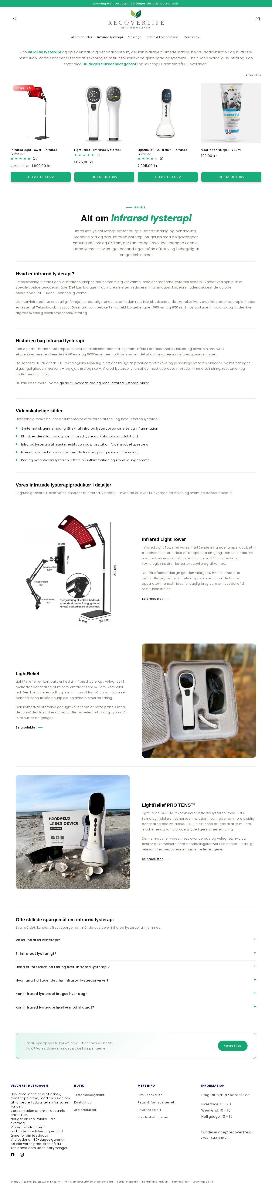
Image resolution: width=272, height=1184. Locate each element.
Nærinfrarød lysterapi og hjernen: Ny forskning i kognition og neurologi (80, 452)
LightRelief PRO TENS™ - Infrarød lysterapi (162, 152)
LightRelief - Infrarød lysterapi (97, 150)
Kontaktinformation (155, 1181)
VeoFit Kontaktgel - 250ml (221, 150)
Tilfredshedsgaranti (89, 1095)
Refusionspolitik (127, 1181)
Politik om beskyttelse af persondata (88, 1181)
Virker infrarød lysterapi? (38, 940)
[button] (15, 19)
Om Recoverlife (150, 1095)
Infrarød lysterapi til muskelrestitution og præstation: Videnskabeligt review (84, 444)
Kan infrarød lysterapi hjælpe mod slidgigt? (55, 1007)
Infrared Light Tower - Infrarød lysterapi (34, 152)
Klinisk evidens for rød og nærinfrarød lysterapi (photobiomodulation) (79, 436)
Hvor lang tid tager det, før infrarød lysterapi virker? (62, 980)
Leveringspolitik (203, 1181)
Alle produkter (85, 1110)
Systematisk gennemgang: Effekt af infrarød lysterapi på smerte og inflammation (89, 428)
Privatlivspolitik (149, 1110)
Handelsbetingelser (153, 1117)
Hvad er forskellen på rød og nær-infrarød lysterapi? (62, 967)
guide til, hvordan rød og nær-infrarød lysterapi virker (104, 383)
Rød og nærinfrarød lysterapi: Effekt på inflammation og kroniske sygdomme (85, 460)
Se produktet (152, 599)
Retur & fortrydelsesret (156, 1102)
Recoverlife (29, 1182)
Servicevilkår (180, 1181)
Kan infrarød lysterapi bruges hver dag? (51, 994)
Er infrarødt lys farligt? (36, 953)
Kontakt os (233, 1046)
